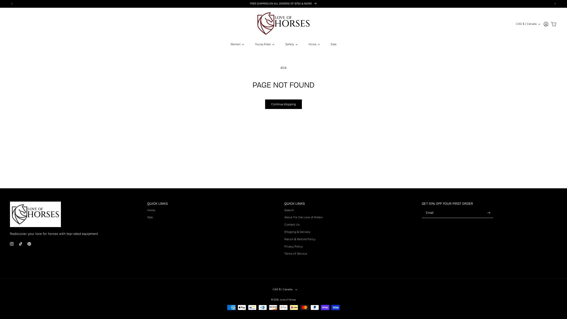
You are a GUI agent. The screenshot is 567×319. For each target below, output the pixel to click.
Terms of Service (295, 253)
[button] (554, 24)
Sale (150, 217)
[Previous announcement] (12, 4)
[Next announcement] (555, 4)
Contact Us (292, 224)
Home (151, 210)
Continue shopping (283, 104)
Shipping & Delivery (297, 231)
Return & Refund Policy (299, 239)
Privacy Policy (293, 246)
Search (289, 210)
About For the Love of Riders (303, 217)
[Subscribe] (488, 213)
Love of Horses (288, 299)
